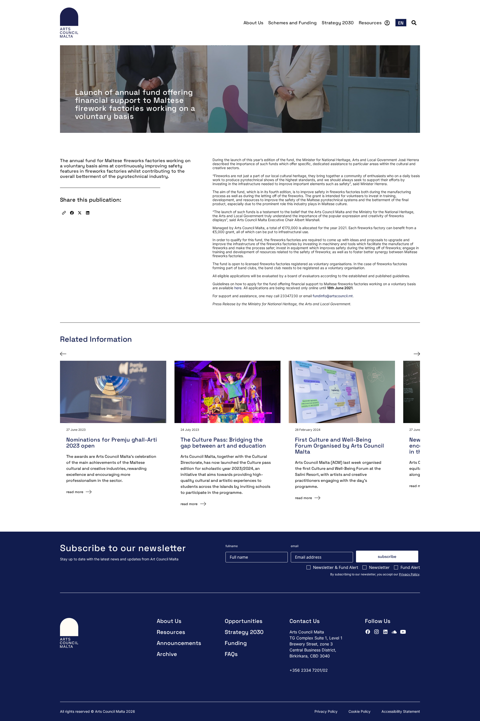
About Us (253, 23)
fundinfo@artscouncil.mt (333, 296)
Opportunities (243, 621)
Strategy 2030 (338, 23)
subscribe (387, 556)
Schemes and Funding (292, 23)
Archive (167, 654)
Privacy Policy (409, 574)
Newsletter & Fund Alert (335, 567)
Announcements (179, 643)
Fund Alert (410, 567)
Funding (236, 643)
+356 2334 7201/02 (309, 670)
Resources (370, 23)
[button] (64, 213)
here (238, 288)
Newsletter (379, 567)
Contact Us (305, 620)
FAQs (231, 654)
